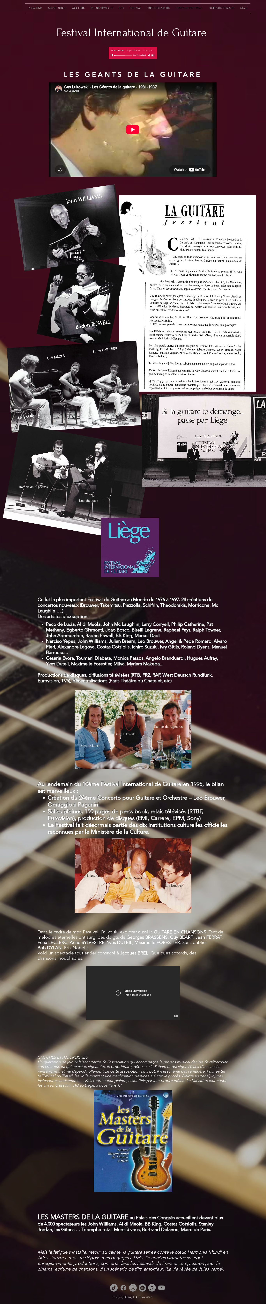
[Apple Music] (152, 1288)
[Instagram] (133, 1288)
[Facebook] (123, 1288)
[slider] (153, 55)
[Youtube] (161, 1288)
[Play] (112, 55)
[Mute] (149, 55)
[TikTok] (114, 1288)
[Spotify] (142, 1288)
